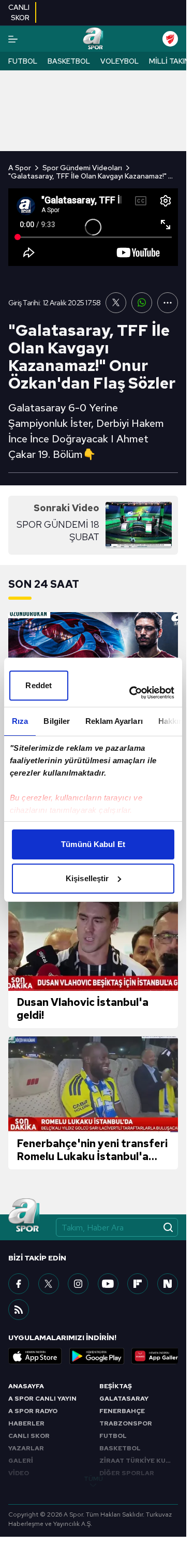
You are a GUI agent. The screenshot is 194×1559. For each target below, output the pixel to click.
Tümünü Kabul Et (93, 844)
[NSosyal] (167, 1283)
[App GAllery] (158, 1356)
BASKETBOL (120, 1448)
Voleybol (119, 61)
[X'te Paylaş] (116, 302)
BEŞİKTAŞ (115, 1386)
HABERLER (26, 1423)
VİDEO (18, 1473)
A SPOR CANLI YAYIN (42, 1398)
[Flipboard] (137, 1283)
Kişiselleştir (87, 878)
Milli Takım (169, 61)
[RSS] (18, 1309)
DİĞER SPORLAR (126, 1473)
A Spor (19, 168)
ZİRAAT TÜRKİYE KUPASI (138, 1461)
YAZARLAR (26, 1448)
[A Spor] (93, 38)
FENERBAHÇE (122, 1411)
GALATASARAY (123, 1398)
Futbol (22, 61)
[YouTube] (108, 1283)
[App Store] (35, 1356)
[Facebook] (18, 1283)
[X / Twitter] (48, 1283)
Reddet (38, 685)
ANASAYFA (26, 1386)
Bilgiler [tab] (56, 721)
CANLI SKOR (29, 1436)
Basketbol (69, 61)
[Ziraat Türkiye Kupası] (170, 39)
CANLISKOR (18, 12)
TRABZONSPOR (125, 1423)
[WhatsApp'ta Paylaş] (141, 302)
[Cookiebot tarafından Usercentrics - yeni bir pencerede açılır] (131, 693)
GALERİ (20, 1461)
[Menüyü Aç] (13, 39)
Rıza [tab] (20, 721)
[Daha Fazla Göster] (167, 302)
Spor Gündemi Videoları (82, 168)
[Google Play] (96, 1356)
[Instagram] (78, 1283)
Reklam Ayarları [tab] (114, 721)
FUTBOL (113, 1436)
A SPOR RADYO (32, 1411)
